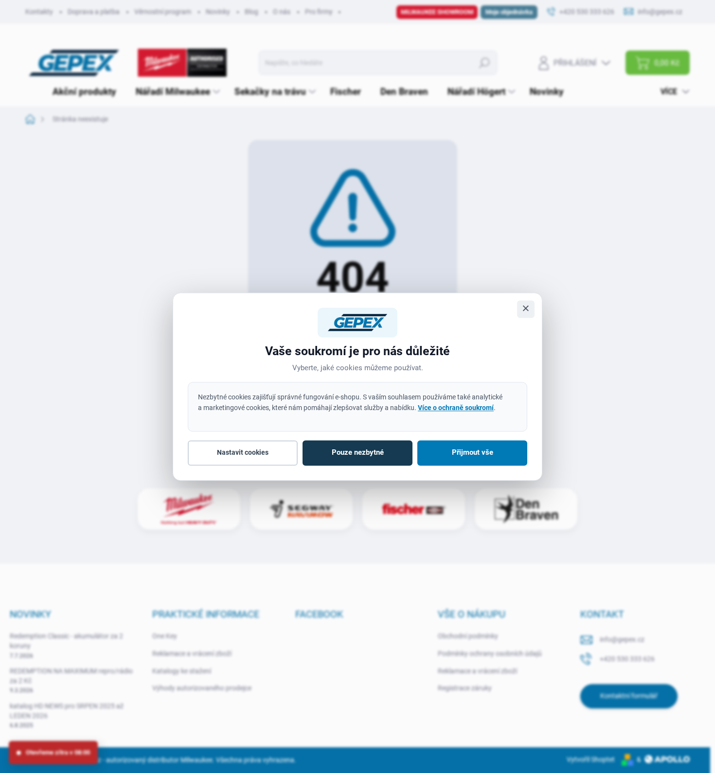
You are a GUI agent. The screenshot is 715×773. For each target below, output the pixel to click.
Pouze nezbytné (358, 452)
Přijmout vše (472, 452)
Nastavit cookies (242, 453)
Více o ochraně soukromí (456, 408)
